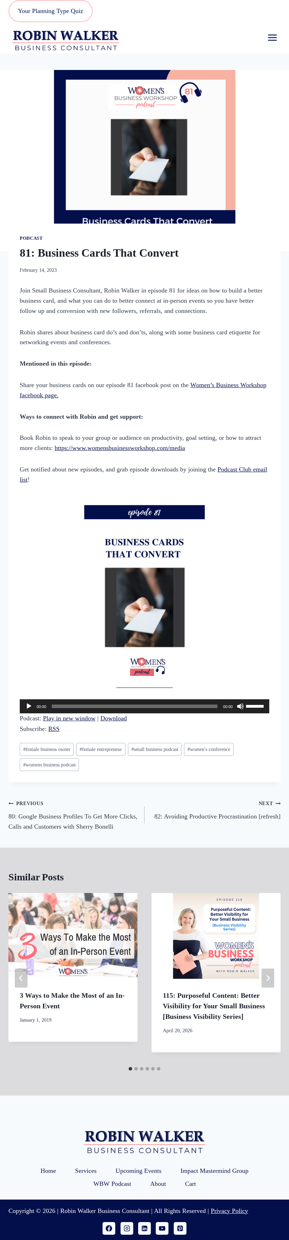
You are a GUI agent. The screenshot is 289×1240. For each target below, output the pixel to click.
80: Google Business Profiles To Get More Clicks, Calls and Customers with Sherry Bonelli (72, 815)
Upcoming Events (138, 1170)
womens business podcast (49, 764)
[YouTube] (162, 1228)
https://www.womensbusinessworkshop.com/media (120, 447)
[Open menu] (272, 37)
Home (48, 1170)
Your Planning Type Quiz (50, 10)
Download (113, 718)
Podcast (31, 238)
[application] (144, 706)
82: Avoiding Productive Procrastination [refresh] (217, 810)
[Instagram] (127, 1228)
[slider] (256, 705)
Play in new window (69, 718)
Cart (190, 1183)
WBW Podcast (112, 1183)
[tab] (130, 1069)
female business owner (46, 749)
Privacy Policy (229, 1210)
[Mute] (240, 706)
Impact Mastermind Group (214, 1170)
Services (86, 1170)
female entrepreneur (101, 749)
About (158, 1183)
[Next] (268, 978)
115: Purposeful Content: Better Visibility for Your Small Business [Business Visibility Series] (214, 1005)
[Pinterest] (180, 1228)
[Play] (28, 706)
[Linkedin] (144, 1228)
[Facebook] (109, 1228)
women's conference (208, 749)
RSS (54, 728)
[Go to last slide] (21, 978)
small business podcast (154, 749)
